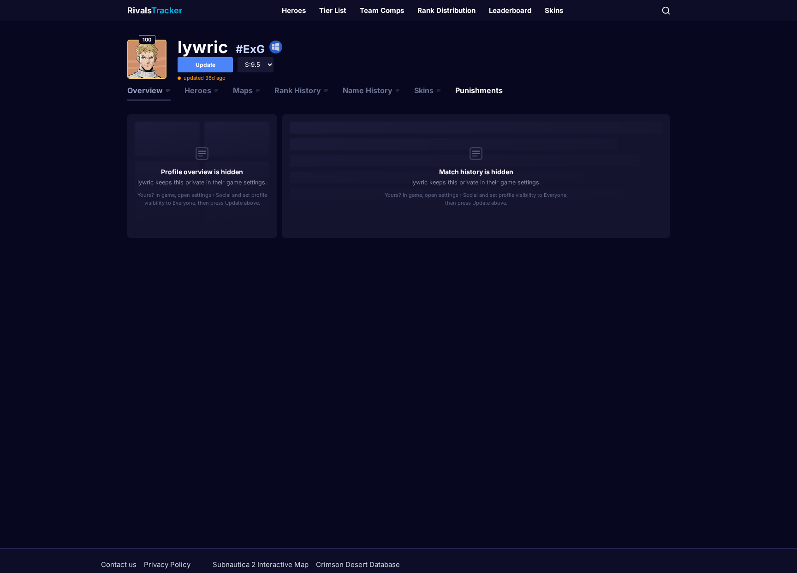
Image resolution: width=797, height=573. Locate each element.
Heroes (294, 10)
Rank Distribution (446, 10)
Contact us (119, 564)
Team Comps (382, 10)
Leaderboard (510, 10)
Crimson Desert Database (358, 564)
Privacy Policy (167, 564)
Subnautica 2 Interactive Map (261, 564)
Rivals (154, 10)
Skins (554, 10)
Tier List (332, 10)
